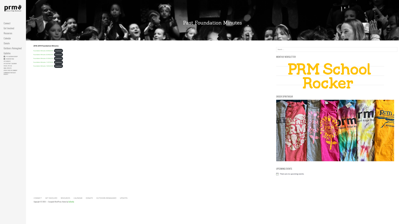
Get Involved (9, 28)
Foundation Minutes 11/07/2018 (43, 62)
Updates (7, 53)
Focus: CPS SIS (8, 66)
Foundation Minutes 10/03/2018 (43, 66)
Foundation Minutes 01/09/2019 (43, 58)
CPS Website (7, 61)
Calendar (7, 38)
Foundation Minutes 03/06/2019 (43, 51)
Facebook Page (10, 59)
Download (58, 51)
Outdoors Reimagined (13, 48)
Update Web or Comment (10, 70)
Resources (8, 33)
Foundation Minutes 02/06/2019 (43, 54)
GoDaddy (71, 201)
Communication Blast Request (10, 73)
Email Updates (8, 68)
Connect (7, 23)
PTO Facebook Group (12, 56)
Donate (7, 43)
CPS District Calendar (10, 63)
